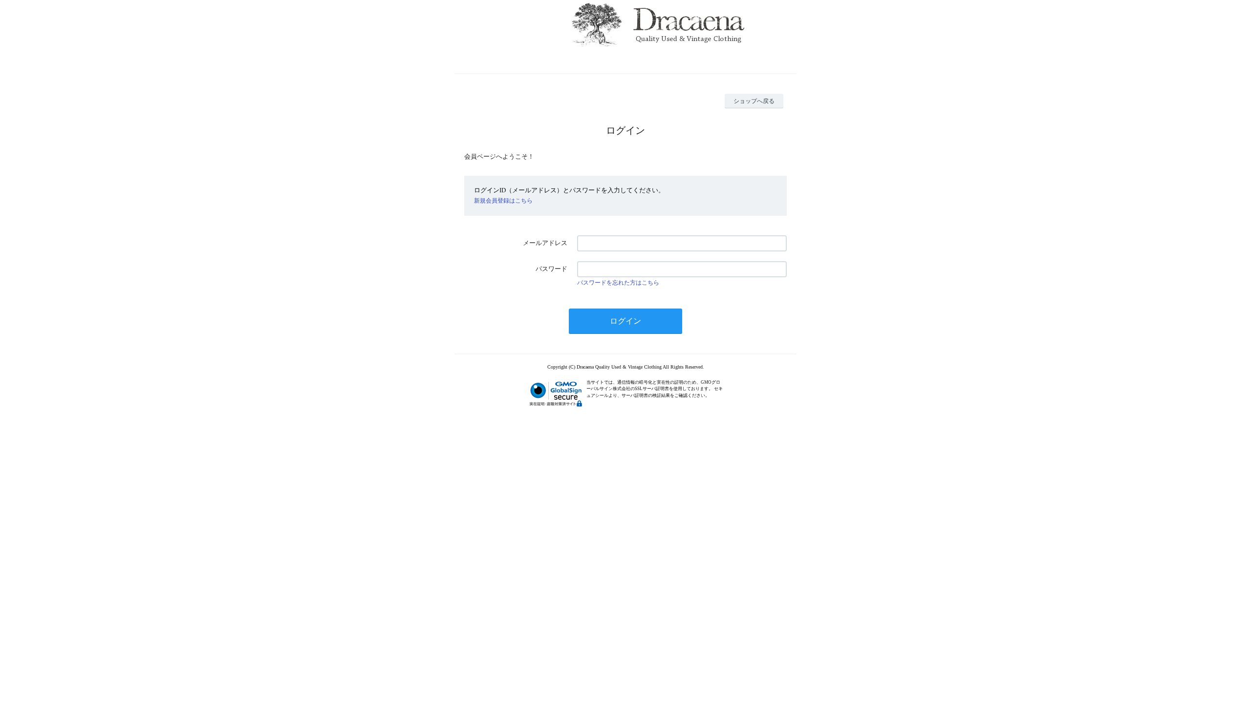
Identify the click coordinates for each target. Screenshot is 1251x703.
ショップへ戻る (754, 101)
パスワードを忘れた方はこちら (618, 282)
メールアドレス (545, 243)
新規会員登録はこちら (503, 200)
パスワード (551, 268)
